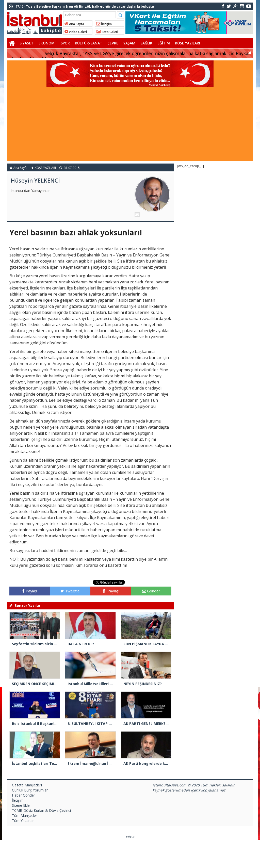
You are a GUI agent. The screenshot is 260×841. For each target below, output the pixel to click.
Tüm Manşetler (24, 815)
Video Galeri (77, 32)
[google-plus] (235, 6)
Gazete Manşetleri (27, 785)
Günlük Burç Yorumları (30, 790)
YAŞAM (129, 43)
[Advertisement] (130, 125)
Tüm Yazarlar (23, 820)
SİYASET (27, 43)
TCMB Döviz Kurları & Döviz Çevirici (41, 810)
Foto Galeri (109, 32)
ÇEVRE (112, 43)
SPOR (65, 43)
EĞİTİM (163, 43)
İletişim (106, 24)
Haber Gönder (23, 795)
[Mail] (137, 214)
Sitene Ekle (21, 805)
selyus (130, 836)
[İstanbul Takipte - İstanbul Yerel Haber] (34, 22)
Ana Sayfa (76, 24)
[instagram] (242, 6)
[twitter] (229, 6)
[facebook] (223, 6)
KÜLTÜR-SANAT (88, 43)
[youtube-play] (248, 6)
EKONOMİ (47, 43)
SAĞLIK (146, 43)
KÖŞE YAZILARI (187, 43)
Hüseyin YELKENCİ (35, 180)
